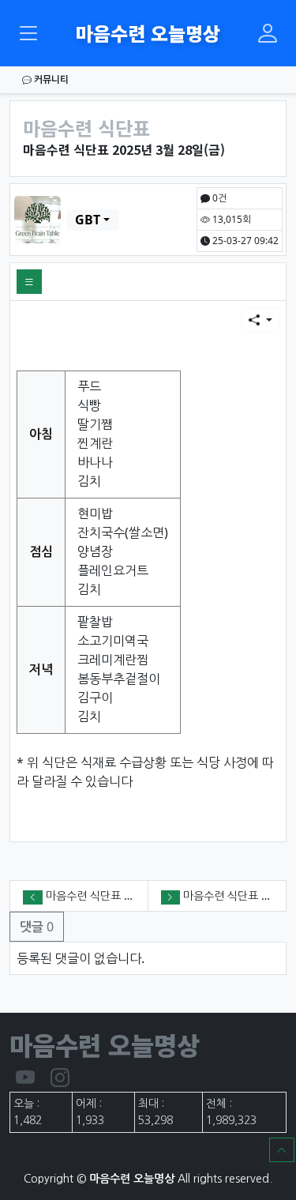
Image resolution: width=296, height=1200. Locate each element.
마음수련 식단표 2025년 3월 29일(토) (134, 895)
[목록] (29, 281)
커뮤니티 (50, 79)
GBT (87, 219)
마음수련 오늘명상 (148, 33)
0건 (218, 198)
